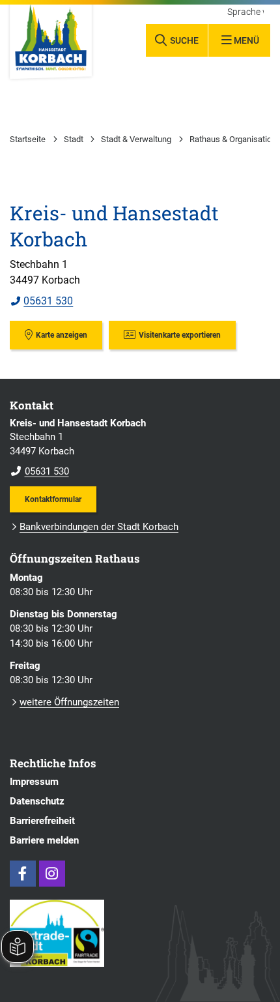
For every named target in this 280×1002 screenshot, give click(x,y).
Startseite (28, 139)
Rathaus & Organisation (232, 139)
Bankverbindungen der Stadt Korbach (99, 527)
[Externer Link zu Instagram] (52, 874)
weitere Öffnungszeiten (69, 702)
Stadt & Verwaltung (136, 139)
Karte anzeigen (61, 335)
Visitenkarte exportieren (180, 335)
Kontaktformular (53, 499)
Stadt (73, 139)
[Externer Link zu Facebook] (23, 874)
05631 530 (41, 301)
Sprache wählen (245, 12)
